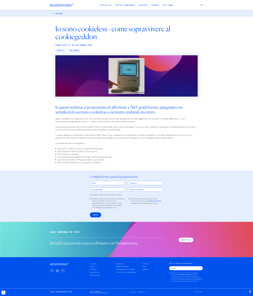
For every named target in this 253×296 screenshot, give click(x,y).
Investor (92, 266)
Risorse (155, 5)
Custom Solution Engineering (126, 272)
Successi (143, 5)
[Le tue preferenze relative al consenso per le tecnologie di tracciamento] (3, 292)
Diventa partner (95, 275)
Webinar (59, 13)
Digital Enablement (125, 5)
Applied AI (106, 5)
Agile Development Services (125, 269)
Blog (144, 266)
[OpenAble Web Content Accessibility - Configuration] (250, 291)
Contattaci (93, 269)
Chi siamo (168, 5)
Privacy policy (132, 292)
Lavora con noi (95, 272)
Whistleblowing (141, 292)
